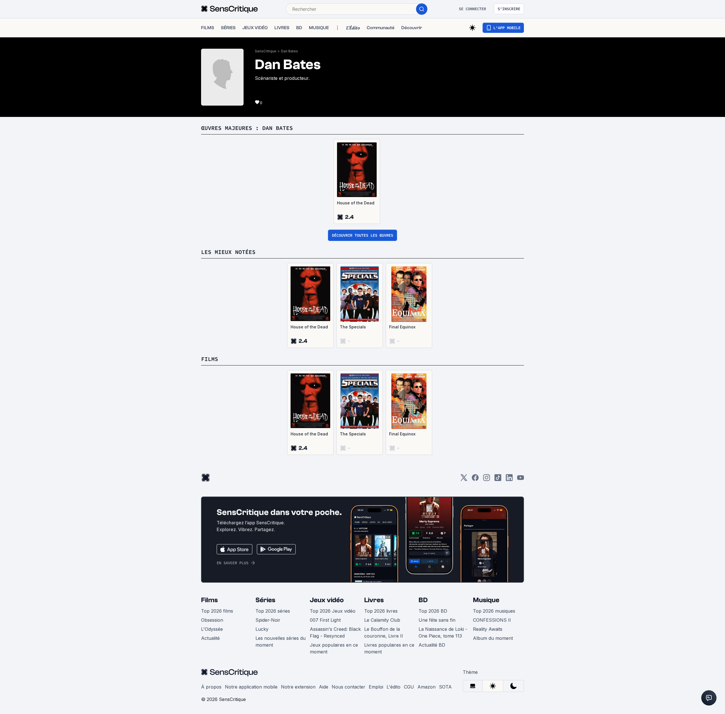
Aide (323, 687)
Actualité (210, 638)
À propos (211, 687)
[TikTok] (497, 479)
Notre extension (298, 687)
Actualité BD (432, 645)
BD (423, 600)
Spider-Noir (267, 620)
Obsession (212, 620)
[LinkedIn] (509, 479)
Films (209, 600)
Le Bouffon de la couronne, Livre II (383, 632)
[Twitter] (463, 479)
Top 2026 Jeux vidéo (332, 611)
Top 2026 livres (381, 611)
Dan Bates (289, 51)
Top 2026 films (217, 611)
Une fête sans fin (437, 620)
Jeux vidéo (327, 600)
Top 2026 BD (433, 611)
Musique (486, 600)
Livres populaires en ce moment (389, 648)
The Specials (353, 326)
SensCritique (265, 51)
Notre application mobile (251, 687)
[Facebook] (475, 479)
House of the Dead (355, 202)
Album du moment (493, 638)
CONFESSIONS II (492, 620)
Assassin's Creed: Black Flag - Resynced (335, 632)
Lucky (261, 629)
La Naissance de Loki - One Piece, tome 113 (443, 632)
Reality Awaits (487, 629)
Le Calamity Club (382, 620)
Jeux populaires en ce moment (334, 648)
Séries (265, 600)
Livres (374, 600)
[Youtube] (520, 479)
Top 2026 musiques (494, 611)
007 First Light (325, 620)
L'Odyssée (212, 629)
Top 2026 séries (272, 611)
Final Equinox (402, 326)
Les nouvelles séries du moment (280, 641)
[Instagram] (486, 479)
